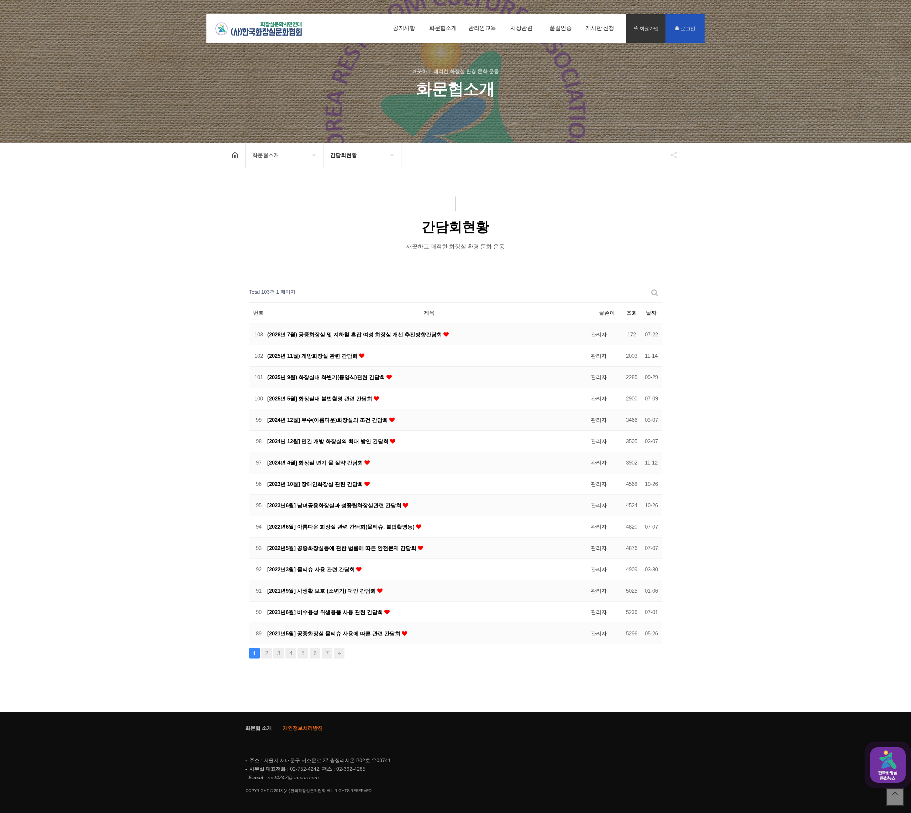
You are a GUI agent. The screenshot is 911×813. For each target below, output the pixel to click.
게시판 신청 (599, 28)
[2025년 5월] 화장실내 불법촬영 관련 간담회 (320, 398)
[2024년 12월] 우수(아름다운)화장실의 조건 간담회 (328, 420)
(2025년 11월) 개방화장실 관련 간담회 (313, 356)
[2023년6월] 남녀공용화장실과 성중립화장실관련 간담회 (335, 505)
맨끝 (339, 653)
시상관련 (521, 28)
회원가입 (648, 28)
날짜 (651, 313)
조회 (631, 313)
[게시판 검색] (655, 292)
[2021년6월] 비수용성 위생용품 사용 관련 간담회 (325, 612)
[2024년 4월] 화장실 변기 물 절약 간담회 (315, 463)
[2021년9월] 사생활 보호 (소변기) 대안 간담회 (322, 591)
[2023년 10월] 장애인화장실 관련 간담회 (315, 484)
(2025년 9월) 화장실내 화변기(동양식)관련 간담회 (326, 377)
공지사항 (404, 28)
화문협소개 (443, 28)
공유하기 (670, 155)
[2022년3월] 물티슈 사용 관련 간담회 (311, 569)
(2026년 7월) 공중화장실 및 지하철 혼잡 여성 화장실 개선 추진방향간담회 (355, 334)
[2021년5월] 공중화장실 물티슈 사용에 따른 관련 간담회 (334, 633)
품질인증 (560, 28)
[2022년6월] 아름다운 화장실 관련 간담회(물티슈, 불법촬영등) (341, 527)
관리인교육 (482, 28)
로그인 (687, 28)
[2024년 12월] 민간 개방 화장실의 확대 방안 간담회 (328, 441)
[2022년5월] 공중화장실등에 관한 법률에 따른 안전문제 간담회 (342, 548)
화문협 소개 (259, 728)
